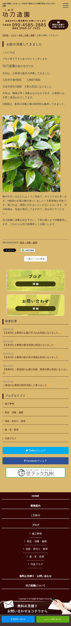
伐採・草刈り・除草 (15, 421)
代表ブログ (10, 438)
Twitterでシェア (37, 450)
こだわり (35, 515)
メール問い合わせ (53, 619)
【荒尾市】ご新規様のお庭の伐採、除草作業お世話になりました (35, 369)
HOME (5, 35)
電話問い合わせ (18, 619)
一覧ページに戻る (35, 258)
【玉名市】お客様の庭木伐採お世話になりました (28, 343)
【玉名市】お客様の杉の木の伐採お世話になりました (30, 356)
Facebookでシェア (36, 460)
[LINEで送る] (28, 250)
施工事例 (9, 403)
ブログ (14, 35)
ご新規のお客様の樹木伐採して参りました (25, 383)
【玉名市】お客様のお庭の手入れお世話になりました (30, 331)
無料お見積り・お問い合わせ (35, 576)
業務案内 (35, 505)
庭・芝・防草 (12, 429)
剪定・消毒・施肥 (27, 35)
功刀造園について (35, 585)
